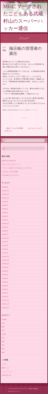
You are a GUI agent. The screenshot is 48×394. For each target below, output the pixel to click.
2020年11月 (5, 198)
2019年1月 (5, 220)
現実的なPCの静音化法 (9, 160)
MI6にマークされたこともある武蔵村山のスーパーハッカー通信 (23, 17)
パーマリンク (34, 110)
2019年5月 (5, 212)
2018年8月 (5, 227)
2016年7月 (5, 274)
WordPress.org (6, 375)
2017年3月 (5, 253)
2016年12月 (5, 256)
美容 (3, 341)
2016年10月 (5, 263)
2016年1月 (5, 296)
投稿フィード (6, 368)
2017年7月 (5, 242)
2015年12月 (5, 300)
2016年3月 (5, 289)
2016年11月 (5, 260)
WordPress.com (15, 391)
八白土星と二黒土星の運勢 (10, 171)
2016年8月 (5, 271)
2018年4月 (5, 231)
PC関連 (4, 319)
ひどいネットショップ (35, 128)
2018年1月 (5, 234)
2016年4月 (5, 285)
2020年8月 (5, 201)
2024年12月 (5, 190)
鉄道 (3, 352)
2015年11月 (5, 304)
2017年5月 (5, 245)
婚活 (3, 326)
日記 (3, 330)
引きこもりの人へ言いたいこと (11, 164)
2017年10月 (5, 238)
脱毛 (3, 348)
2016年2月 (5, 293)
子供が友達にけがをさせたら (10, 175)
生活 (3, 337)
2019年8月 (5, 209)
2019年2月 (5, 216)
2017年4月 (5, 249)
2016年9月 (5, 267)
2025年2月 (5, 187)
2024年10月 (5, 194)
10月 (4, 48)
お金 (3, 323)
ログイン (4, 364)
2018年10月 (5, 223)
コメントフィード (7, 371)
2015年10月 (5, 307)
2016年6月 (5, 278)
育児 (3, 345)
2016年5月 (5, 282)
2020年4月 (5, 205)
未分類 (27, 110)
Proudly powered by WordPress (17, 388)
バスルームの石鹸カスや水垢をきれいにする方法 (17, 168)
